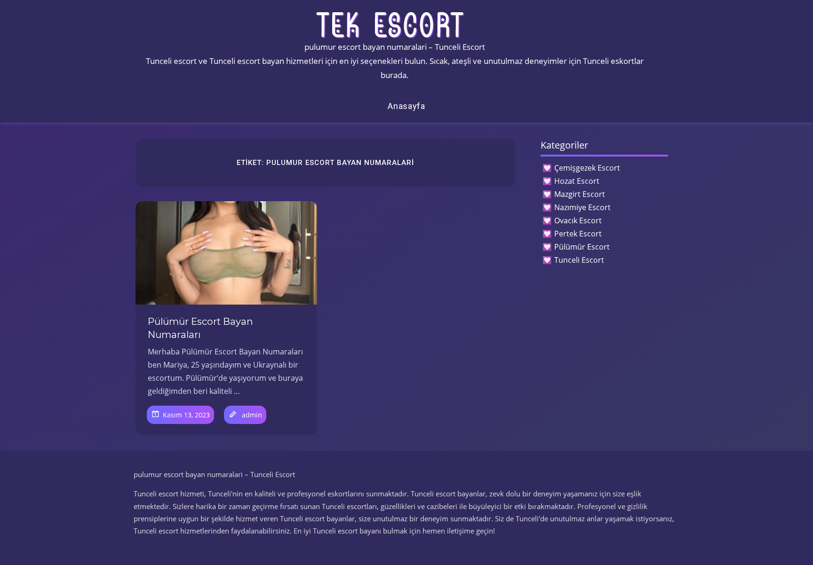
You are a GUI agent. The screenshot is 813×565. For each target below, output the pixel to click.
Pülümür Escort (582, 247)
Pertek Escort (578, 233)
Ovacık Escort (578, 220)
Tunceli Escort (579, 260)
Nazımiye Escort (582, 207)
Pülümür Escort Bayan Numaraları (200, 328)
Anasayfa (406, 106)
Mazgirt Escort (579, 194)
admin (252, 414)
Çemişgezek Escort (587, 168)
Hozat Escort (576, 181)
